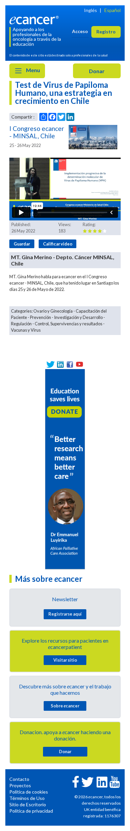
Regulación (21, 323)
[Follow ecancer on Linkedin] (102, 781)
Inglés (90, 10)
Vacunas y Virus (26, 330)
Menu (32, 70)
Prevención (40, 317)
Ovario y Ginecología (53, 311)
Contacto (19, 779)
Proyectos (20, 785)
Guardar (22, 243)
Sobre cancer (65, 705)
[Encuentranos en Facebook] (70, 364)
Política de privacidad (31, 811)
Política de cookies (28, 792)
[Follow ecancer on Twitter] (87, 781)
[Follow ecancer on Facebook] (76, 781)
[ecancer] (35, 19)
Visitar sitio (65, 660)
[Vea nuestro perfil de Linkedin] (60, 364)
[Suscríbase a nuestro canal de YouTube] (79, 364)
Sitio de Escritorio (27, 804)
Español (112, 10)
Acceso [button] (80, 31)
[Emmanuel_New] (65, 468)
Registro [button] (106, 31)
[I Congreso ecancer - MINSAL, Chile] (93, 137)
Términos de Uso (27, 798)
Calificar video (57, 243)
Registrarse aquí (65, 614)
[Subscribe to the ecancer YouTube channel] (115, 781)
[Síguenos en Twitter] (50, 364)
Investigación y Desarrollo (78, 317)
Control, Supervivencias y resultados (68, 323)
